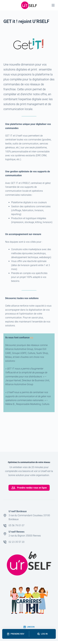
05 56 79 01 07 (16, 525)
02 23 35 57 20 (16, 542)
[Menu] (53, 5)
